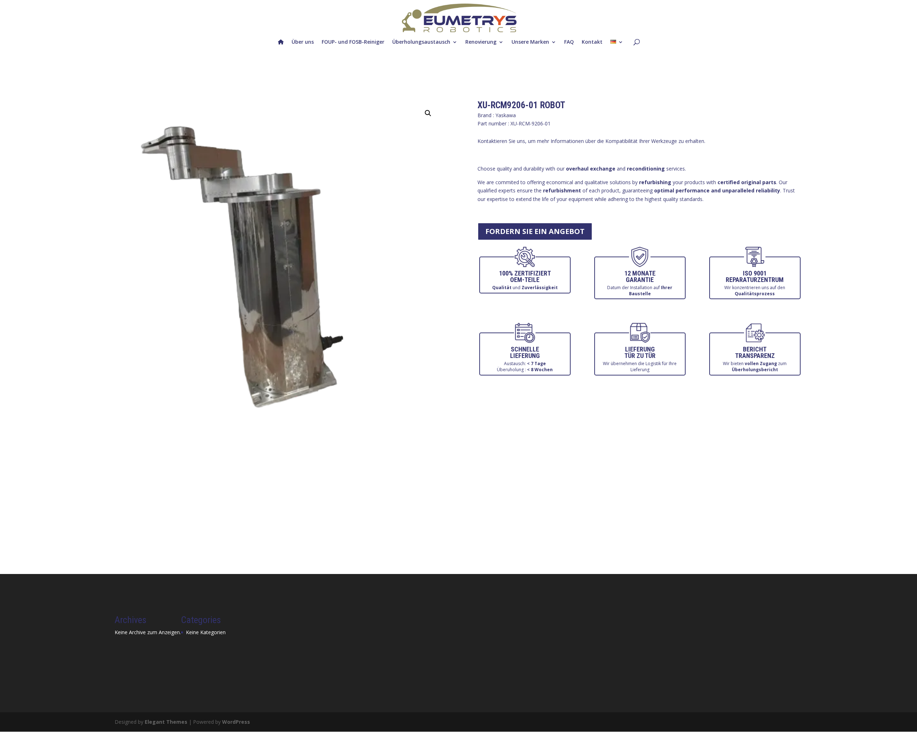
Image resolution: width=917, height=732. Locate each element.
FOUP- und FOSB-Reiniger (353, 41)
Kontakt (592, 41)
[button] (428, 113)
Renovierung (480, 41)
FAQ (569, 41)
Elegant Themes (166, 721)
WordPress (236, 721)
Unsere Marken (530, 41)
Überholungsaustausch (421, 41)
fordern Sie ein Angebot (535, 231)
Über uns (303, 41)
